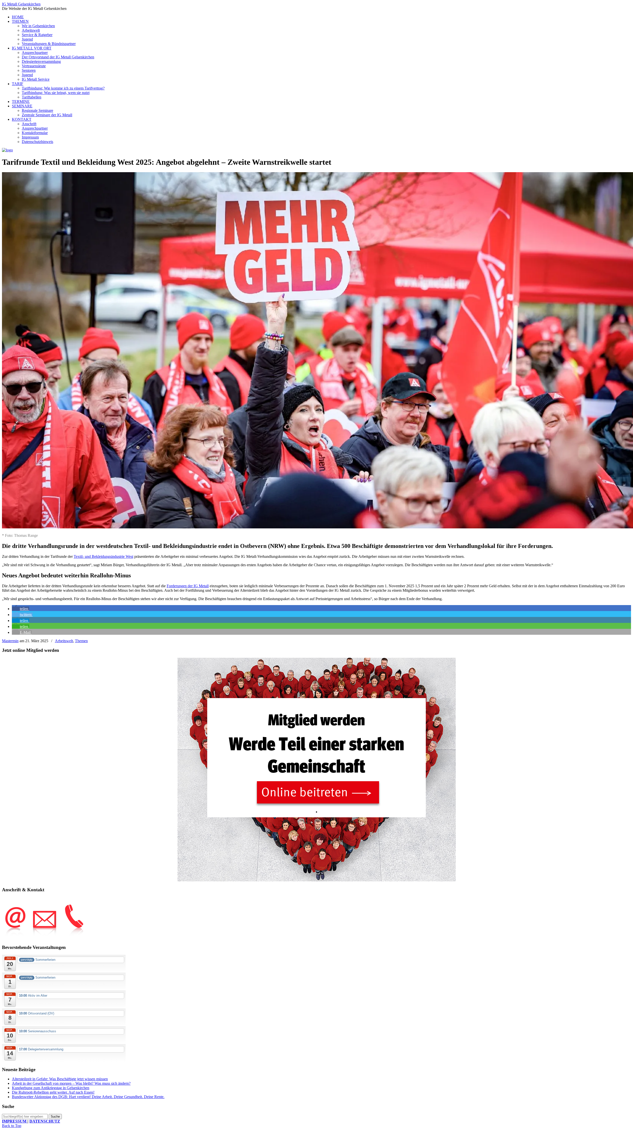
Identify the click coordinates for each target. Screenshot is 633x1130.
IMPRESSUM (14, 1121)
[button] (20, 609)
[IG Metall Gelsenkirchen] (7, 150)
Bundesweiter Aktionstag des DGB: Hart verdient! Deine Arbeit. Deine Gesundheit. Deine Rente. (88, 1097)
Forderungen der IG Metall (188, 586)
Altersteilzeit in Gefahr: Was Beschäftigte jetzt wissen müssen (60, 1079)
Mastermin (10, 641)
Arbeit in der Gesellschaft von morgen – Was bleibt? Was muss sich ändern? (71, 1083)
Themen (81, 641)
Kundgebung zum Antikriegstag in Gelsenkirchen (50, 1088)
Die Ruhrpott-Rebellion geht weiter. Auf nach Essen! (53, 1092)
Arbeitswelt (64, 641)
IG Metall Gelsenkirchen (21, 4)
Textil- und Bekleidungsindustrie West (103, 556)
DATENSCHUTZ (44, 1121)
